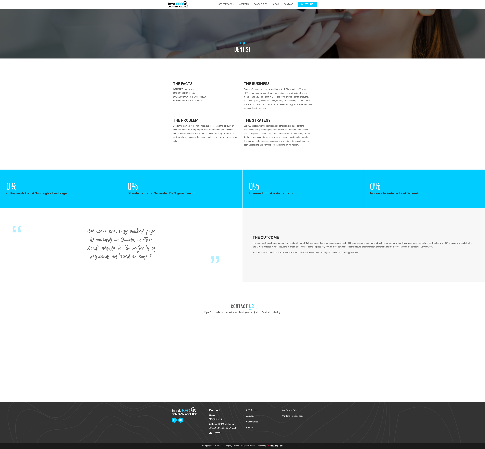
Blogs (275, 4)
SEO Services (225, 4)
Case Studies (260, 4)
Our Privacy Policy (290, 410)
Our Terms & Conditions (292, 416)
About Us (244, 4)
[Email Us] (210, 432)
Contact (288, 4)
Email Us (218, 433)
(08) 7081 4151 (307, 4)
